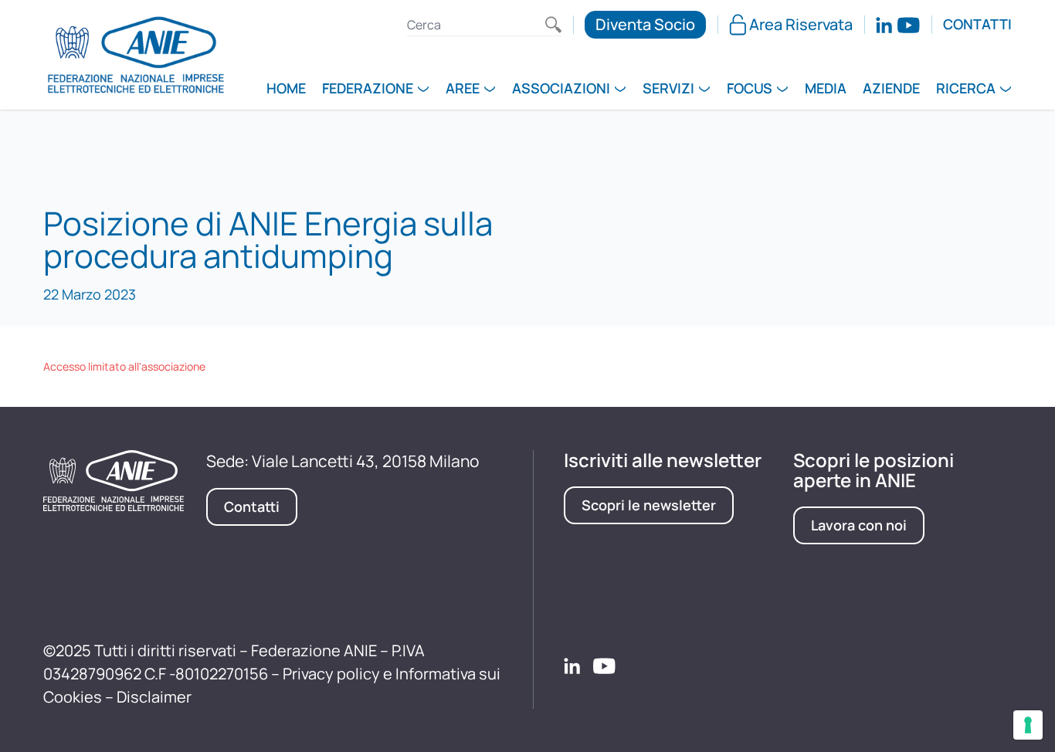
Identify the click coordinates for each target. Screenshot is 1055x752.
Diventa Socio (645, 24)
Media (825, 89)
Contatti (977, 25)
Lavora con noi (859, 525)
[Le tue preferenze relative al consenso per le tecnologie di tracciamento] (1028, 725)
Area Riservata (801, 24)
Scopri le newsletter (649, 505)
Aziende (891, 89)
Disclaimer (154, 696)
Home (286, 89)
